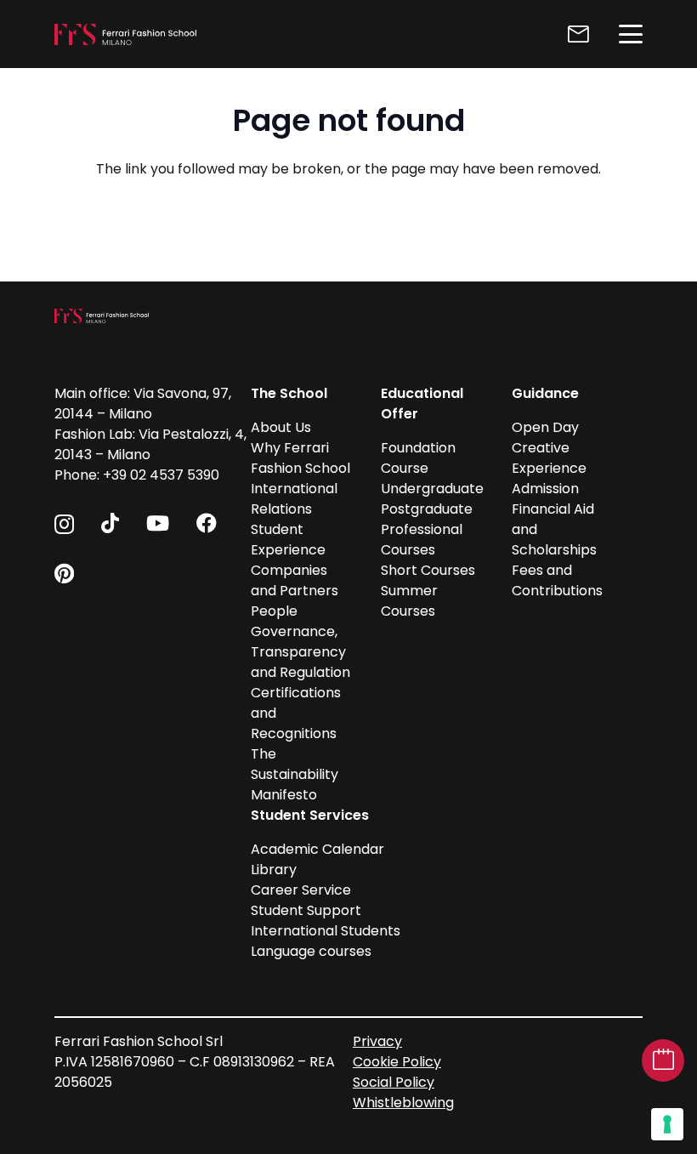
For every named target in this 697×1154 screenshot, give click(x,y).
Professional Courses (421, 540)
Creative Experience (549, 458)
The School (289, 393)
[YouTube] (157, 523)
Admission (545, 488)
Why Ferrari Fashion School (300, 458)
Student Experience (288, 540)
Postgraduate (427, 509)
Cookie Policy (397, 1062)
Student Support (306, 910)
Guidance (545, 393)
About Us (281, 427)
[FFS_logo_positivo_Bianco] (125, 34)
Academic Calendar (317, 849)
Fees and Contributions (557, 580)
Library (274, 869)
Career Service (301, 890)
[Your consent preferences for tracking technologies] (667, 1124)
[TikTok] (110, 523)
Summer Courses (409, 601)
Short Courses (428, 570)
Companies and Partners (294, 580)
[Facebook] (206, 523)
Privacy (377, 1041)
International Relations (294, 499)
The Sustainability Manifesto (294, 774)
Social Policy (393, 1082)
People (274, 611)
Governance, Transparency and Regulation (300, 652)
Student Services (310, 815)
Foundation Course (418, 458)
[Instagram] (64, 524)
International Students (325, 931)
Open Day (545, 427)
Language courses (311, 951)
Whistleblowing (403, 1102)
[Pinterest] (64, 573)
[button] (631, 34)
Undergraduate (432, 488)
